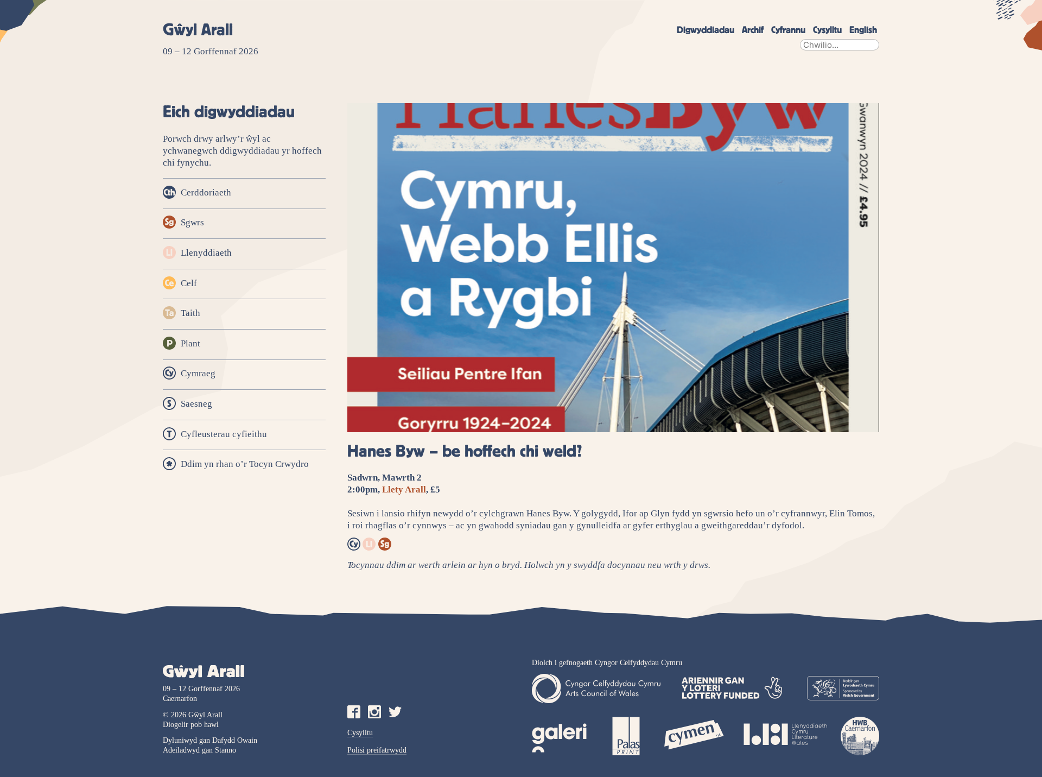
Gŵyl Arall (198, 30)
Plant (189, 343)
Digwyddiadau (705, 30)
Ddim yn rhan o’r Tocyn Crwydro (244, 464)
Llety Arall (404, 489)
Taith (189, 313)
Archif (753, 30)
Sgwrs (191, 223)
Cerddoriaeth (205, 192)
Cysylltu (827, 30)
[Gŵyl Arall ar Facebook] (353, 712)
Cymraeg (197, 374)
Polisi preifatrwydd (376, 750)
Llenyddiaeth (205, 253)
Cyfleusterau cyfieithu (223, 434)
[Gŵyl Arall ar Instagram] (374, 712)
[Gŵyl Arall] (244, 671)
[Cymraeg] (353, 545)
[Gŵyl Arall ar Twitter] (395, 712)
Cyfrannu (788, 30)
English (863, 30)
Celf (188, 283)
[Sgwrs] (384, 545)
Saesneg (195, 404)
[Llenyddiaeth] (369, 545)
